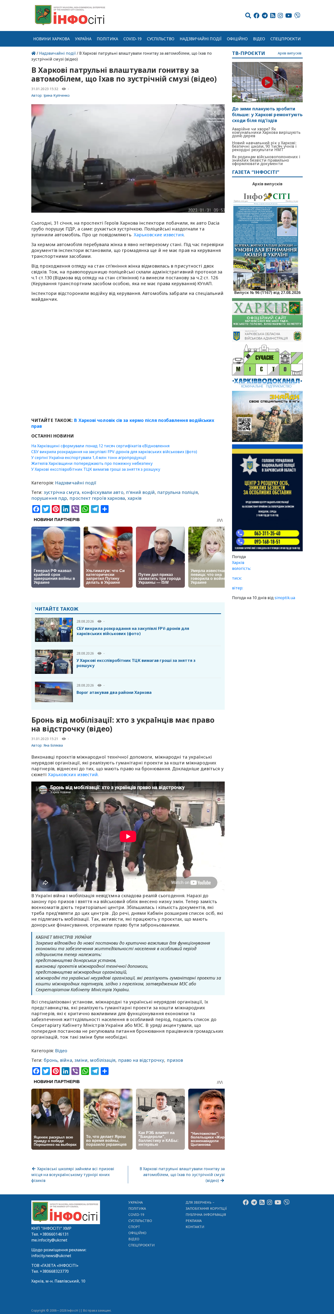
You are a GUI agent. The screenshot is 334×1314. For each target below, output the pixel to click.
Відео (259, 39)
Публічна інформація (206, 1214)
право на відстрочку (141, 1060)
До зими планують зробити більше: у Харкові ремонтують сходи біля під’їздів (267, 114)
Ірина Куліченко (57, 95)
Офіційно (237, 39)
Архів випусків (289, 53)
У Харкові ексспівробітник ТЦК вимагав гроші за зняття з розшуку (95, 469)
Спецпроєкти (285, 39)
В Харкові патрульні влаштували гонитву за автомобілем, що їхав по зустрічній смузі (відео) (182, 1174)
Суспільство (160, 39)
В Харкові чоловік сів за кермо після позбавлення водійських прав (122, 423)
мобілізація (102, 1060)
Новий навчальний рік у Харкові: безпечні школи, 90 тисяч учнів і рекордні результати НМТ (264, 146)
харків (135, 498)
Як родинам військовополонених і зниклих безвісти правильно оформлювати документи (266, 160)
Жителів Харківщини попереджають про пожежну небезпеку (92, 463)
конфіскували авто (102, 492)
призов (175, 1060)
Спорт (134, 1226)
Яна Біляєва (53, 745)
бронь (50, 1060)
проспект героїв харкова (97, 498)
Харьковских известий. (73, 774)
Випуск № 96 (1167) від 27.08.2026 (267, 292)
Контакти (195, 1226)
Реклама (194, 1220)
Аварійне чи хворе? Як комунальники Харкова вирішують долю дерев (266, 132)
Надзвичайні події (201, 39)
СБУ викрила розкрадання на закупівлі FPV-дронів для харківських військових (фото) (114, 451)
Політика (107, 39)
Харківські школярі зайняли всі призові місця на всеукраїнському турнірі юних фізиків (72, 1174)
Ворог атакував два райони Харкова (114, 692)
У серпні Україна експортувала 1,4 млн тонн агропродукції (88, 457)
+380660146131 (54, 1234)
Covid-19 (132, 39)
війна (66, 1060)
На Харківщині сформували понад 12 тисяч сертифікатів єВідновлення (100, 445)
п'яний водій (140, 492)
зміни (81, 1060)
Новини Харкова (51, 39)
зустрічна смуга (61, 492)
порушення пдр (49, 498)
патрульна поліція (177, 492)
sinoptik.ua (285, 597)
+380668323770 (54, 1271)
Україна (83, 39)
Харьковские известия (158, 235)
